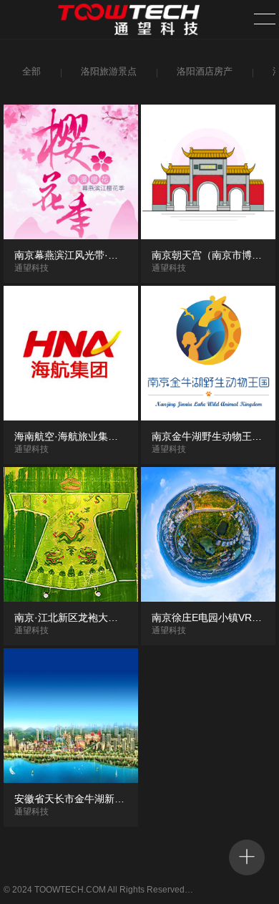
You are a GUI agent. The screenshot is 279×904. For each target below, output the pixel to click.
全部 (31, 71)
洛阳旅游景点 (109, 71)
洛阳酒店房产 (204, 71)
